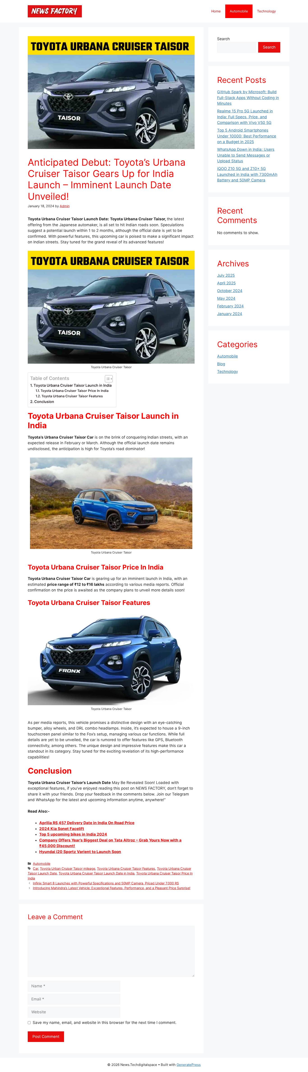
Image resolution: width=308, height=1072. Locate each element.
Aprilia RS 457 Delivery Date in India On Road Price (86, 823)
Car (35, 868)
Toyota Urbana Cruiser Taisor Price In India (74, 391)
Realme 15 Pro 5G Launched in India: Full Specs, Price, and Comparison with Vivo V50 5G (245, 117)
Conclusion (44, 401)
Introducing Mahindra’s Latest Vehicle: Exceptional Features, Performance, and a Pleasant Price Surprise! (111, 888)
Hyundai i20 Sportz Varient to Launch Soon (80, 851)
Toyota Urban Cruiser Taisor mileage (67, 868)
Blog (221, 364)
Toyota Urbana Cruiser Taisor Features (72, 396)
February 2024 (230, 306)
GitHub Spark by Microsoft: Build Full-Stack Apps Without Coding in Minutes (248, 98)
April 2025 (226, 283)
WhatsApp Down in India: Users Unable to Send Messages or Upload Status (245, 155)
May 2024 (226, 298)
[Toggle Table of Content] (106, 379)
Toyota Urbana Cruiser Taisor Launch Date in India (96, 873)
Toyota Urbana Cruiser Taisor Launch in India (73, 385)
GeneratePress (189, 1065)
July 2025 (226, 275)
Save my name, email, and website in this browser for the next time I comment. (105, 1022)
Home (216, 11)
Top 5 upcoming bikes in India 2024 (73, 834)
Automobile (239, 11)
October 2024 (229, 290)
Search (223, 39)
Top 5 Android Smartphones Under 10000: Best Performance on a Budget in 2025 (246, 136)
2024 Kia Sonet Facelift (61, 828)
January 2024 (229, 314)
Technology (266, 11)
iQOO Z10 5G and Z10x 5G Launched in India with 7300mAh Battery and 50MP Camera (247, 174)
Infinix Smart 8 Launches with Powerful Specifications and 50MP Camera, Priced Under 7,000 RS (106, 883)
